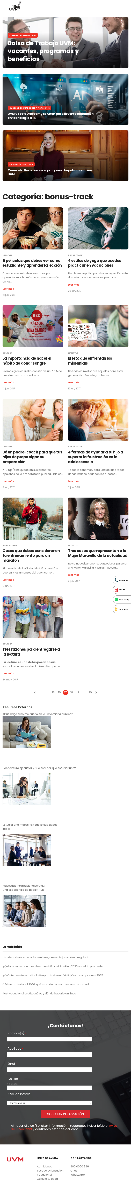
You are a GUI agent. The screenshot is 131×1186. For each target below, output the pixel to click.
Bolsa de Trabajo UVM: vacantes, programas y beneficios (43, 51)
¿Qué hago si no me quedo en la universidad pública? (38, 714)
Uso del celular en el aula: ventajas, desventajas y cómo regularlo (46, 957)
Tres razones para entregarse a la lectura (31, 652)
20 (90, 692)
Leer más (8, 288)
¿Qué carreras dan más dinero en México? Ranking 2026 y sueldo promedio (53, 966)
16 (59, 692)
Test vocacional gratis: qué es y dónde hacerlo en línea (39, 993)
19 (78, 692)
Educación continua (21, 164)
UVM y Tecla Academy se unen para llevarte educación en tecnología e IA (51, 116)
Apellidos (15, 1049)
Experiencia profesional (22, 35)
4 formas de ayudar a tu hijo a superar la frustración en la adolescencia (95, 457)
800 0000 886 (79, 1166)
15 (53, 692)
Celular (13, 1079)
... (47, 692)
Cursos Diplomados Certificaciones (29, 108)
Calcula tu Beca (47, 1179)
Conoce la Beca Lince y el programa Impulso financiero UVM (51, 172)
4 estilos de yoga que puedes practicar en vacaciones (94, 263)
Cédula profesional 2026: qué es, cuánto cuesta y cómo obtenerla (46, 984)
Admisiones (44, 1166)
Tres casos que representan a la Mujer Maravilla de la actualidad (97, 553)
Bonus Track (75, 255)
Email (12, 1064)
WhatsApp (77, 1175)
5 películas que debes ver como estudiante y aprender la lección (32, 263)
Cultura (7, 353)
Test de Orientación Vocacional (50, 1173)
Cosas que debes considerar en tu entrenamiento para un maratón (31, 555)
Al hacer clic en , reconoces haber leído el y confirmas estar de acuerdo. (64, 1127)
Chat (73, 1171)
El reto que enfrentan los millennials (90, 361)
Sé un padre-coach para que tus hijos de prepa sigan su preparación (32, 457)
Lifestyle (7, 255)
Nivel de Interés (20, 1094)
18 (71, 692)
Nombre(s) (17, 1033)
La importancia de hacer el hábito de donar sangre (27, 361)
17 (65, 692)
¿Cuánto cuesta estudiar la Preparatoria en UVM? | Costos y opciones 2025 (53, 975)
